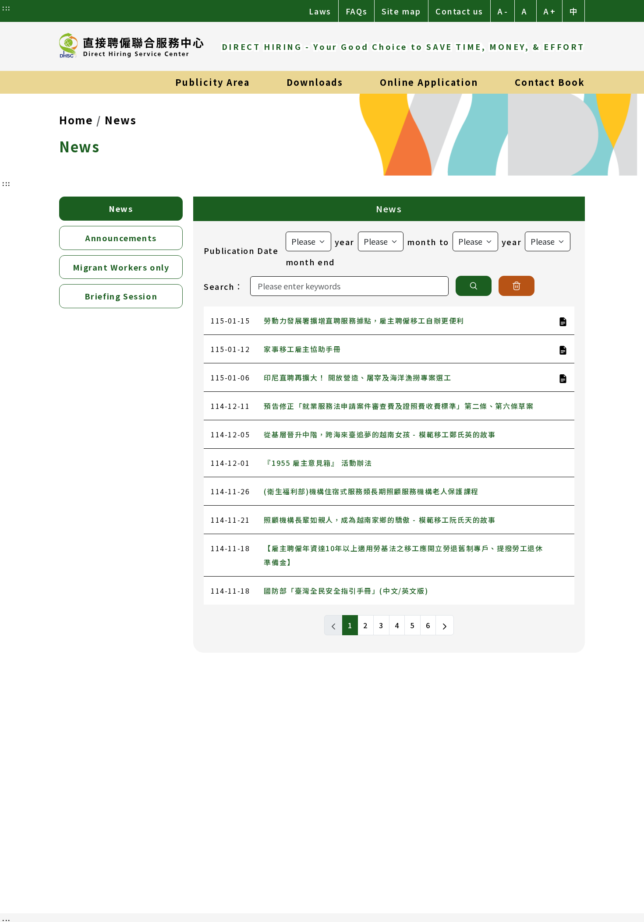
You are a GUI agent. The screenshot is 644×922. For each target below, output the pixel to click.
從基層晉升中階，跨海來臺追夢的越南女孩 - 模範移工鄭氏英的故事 (379, 434)
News (120, 119)
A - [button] (502, 11)
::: (6, 7)
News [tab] (121, 208)
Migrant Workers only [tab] (121, 267)
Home (76, 119)
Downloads (315, 82)
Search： (223, 286)
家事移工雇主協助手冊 (302, 349)
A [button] (524, 11)
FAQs (356, 11)
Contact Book (550, 82)
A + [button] (549, 11)
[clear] (516, 286)
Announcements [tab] (121, 237)
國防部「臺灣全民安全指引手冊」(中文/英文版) (346, 590)
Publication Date (241, 250)
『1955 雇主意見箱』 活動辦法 (318, 462)
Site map (401, 11)
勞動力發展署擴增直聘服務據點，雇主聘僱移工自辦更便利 (364, 320)
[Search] (474, 286)
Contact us (459, 11)
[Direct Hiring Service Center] (131, 46)
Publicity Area (212, 82)
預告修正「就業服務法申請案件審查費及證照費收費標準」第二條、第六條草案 (399, 406)
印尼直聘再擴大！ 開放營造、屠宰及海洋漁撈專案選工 (357, 377)
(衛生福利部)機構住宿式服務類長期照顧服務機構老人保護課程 (371, 491)
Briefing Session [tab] (121, 296)
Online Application (429, 82)
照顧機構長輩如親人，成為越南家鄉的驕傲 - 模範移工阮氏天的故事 (379, 519)
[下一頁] (444, 625)
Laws (320, 11)
